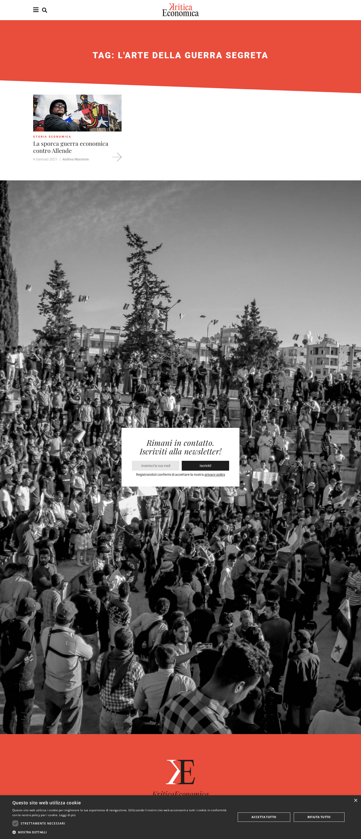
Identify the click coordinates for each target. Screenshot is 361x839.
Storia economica (52, 136)
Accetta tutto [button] (263, 817)
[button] (120, 832)
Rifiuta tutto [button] (319, 817)
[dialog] (180, 817)
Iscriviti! (205, 466)
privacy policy (215, 475)
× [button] (355, 800)
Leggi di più (67, 815)
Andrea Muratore (75, 159)
